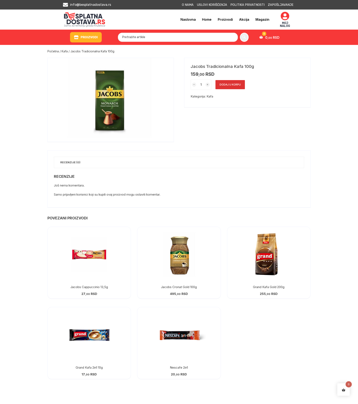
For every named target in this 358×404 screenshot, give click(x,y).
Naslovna (188, 19)
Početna (53, 51)
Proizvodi (225, 19)
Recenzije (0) (70, 162)
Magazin (262, 19)
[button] (86, 37)
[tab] (70, 162)
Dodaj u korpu (230, 84)
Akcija (244, 19)
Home (207, 19)
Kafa (65, 51)
